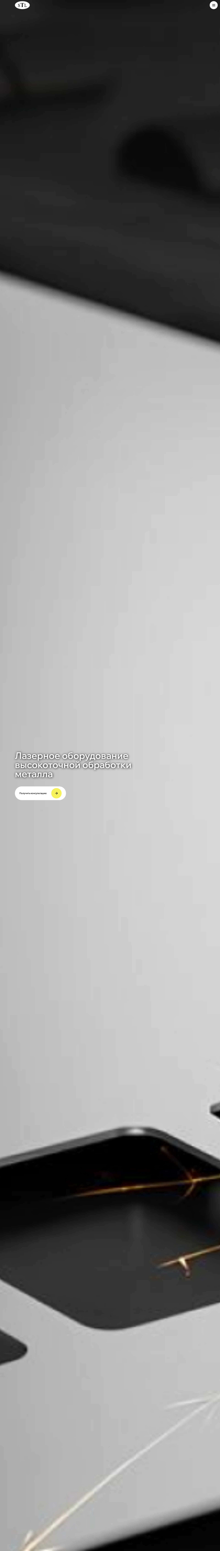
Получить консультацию (33, 793)
